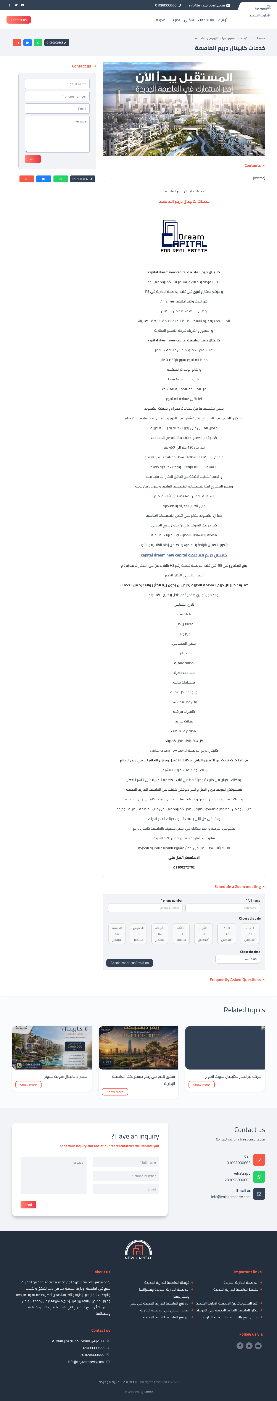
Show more (201, 1084)
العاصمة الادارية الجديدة (241, 1282)
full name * (253, 900)
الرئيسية (224, 19)
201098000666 (238, 1177)
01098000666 (55, 42)
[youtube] (23, 5)
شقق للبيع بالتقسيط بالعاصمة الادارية (230, 1317)
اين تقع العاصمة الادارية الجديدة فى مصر (159, 1303)
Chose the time (250, 952)
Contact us (19, 19)
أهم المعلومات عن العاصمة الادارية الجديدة (227, 1303)
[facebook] (10, 5)
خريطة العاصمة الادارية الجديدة (166, 1282)
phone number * (171, 900)
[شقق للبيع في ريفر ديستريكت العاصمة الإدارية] (138, 1068)
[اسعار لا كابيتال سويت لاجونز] (52, 1068)
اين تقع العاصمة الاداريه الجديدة (166, 1317)
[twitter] (16, 5)
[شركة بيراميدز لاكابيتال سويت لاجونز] (237, 1029)
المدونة (161, 19)
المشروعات (206, 19)
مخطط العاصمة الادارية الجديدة (235, 1289)
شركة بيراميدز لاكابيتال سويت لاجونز (233, 1076)
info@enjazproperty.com (231, 1194)
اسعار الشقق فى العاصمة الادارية (164, 1310)
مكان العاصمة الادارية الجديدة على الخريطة (227, 1310)
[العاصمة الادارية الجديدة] (138, 1258)
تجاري (176, 19)
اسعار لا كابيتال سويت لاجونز (66, 1076)
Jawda (148, 1391)
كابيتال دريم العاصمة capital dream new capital (184, 750)
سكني (189, 19)
